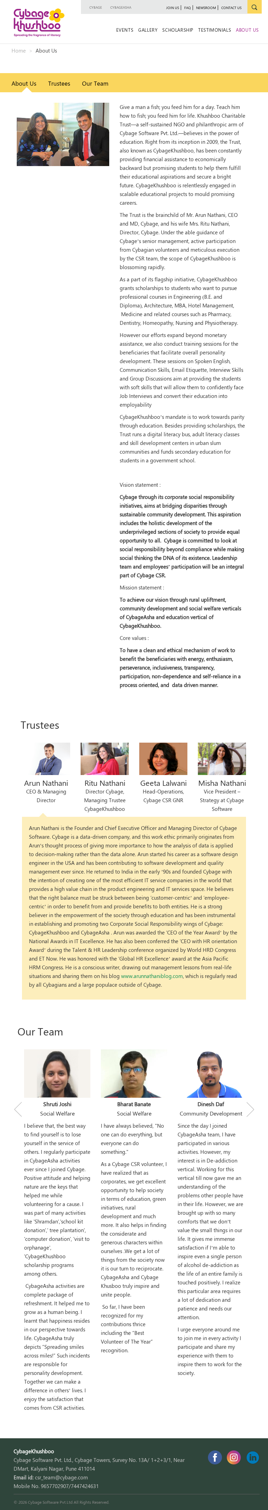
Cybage (95, 7)
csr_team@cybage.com (61, 1477)
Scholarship (177, 30)
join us (172, 7)
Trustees (59, 83)
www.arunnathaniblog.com (152, 975)
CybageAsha (120, 7)
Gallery (147, 30)
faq (187, 7)
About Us (247, 30)
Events (125, 30)
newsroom (206, 7)
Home (19, 50)
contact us (231, 7)
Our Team (95, 83)
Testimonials (214, 30)
